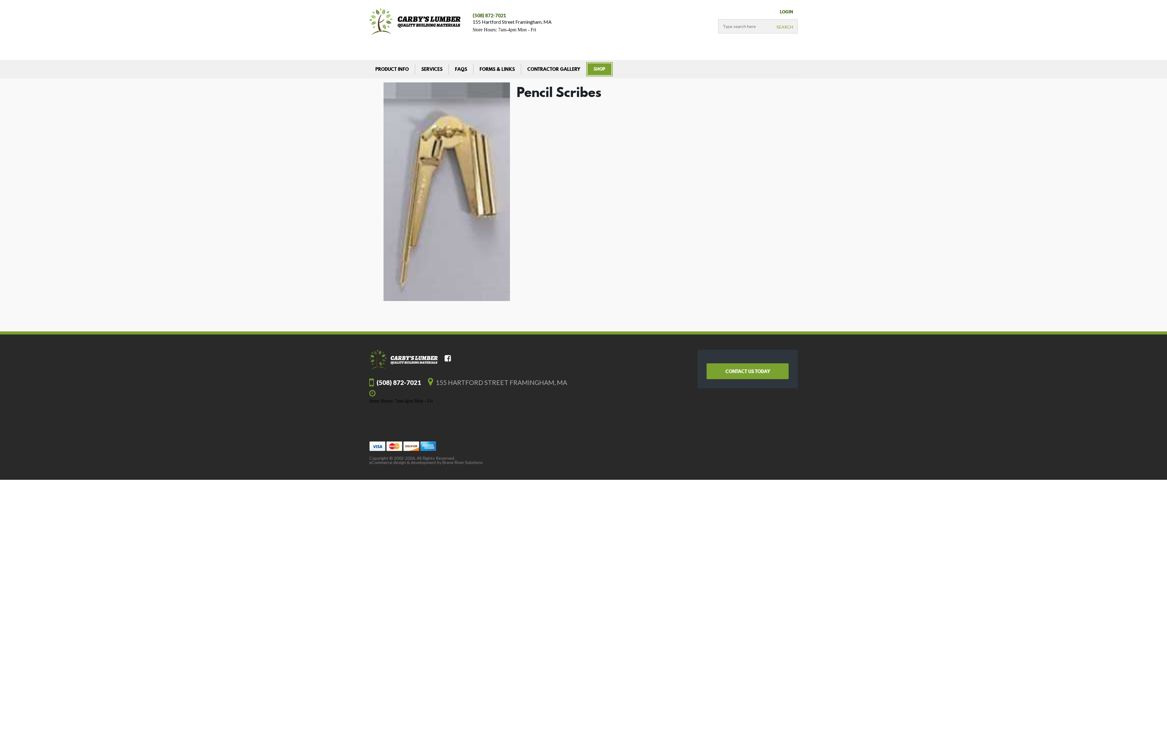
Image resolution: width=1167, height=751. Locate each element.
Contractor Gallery (553, 69)
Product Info (392, 69)
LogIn (786, 12)
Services (431, 69)
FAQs (461, 69)
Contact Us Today (747, 371)
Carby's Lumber (414, 21)
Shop (599, 69)
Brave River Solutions (462, 462)
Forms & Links (497, 69)
